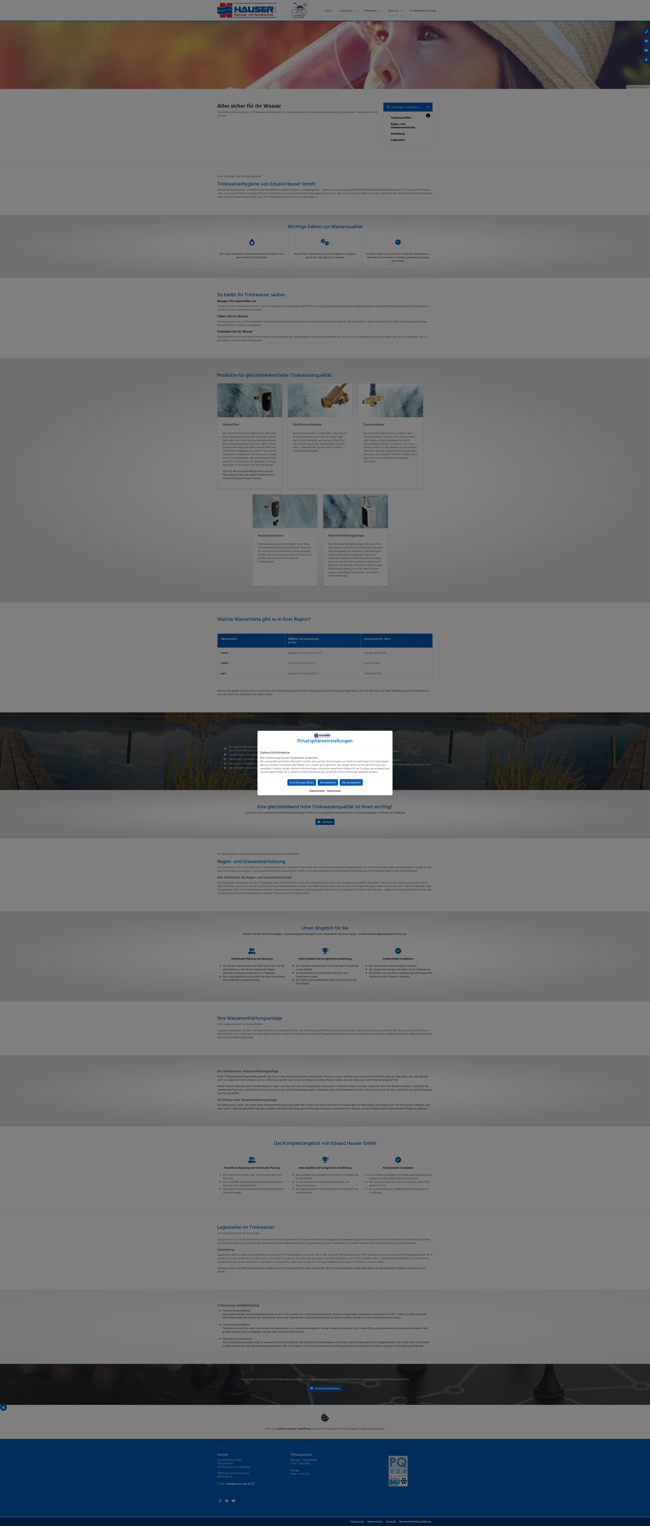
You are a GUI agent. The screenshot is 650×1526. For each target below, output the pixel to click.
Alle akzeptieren (351, 782)
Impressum (334, 791)
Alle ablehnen (328, 782)
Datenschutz (317, 791)
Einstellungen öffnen (302, 782)
